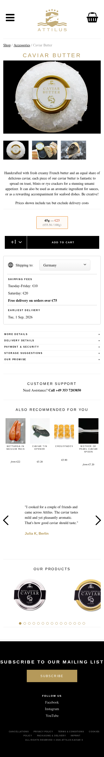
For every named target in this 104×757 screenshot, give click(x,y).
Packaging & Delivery (51, 735)
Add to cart (63, 242)
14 (79, 623)
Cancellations (19, 731)
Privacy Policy (43, 731)
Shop (7, 45)
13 (74, 623)
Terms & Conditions (71, 731)
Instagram (52, 708)
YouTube (52, 715)
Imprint (76, 735)
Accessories (22, 45)
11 (65, 623)
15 (84, 623)
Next (98, 520)
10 (61, 623)
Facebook (52, 702)
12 (70, 623)
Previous (6, 520)
